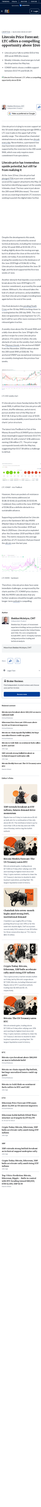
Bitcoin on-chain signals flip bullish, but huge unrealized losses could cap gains (19, 1072)
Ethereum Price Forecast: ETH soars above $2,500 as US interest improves (20, 1104)
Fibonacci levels (12, 345)
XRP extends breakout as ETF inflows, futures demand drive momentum (19, 810)
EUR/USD (34, 1)
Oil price (14, 1)
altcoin (8, 543)
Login (35, 11)
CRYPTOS (6, 32)
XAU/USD (24, 1)
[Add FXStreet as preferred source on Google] (22, 113)
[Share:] (10, 661)
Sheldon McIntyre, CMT (15, 106)
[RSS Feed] (17, 661)
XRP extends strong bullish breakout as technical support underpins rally (19, 1149)
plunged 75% (7, 178)
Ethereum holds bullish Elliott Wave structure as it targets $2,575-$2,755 (19, 1116)
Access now (22, 694)
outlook (16, 601)
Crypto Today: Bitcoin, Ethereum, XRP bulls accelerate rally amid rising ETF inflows (20, 969)
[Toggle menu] (2, 11)
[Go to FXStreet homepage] (7, 11)
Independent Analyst (15, 108)
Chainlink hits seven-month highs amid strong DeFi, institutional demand (19, 913)
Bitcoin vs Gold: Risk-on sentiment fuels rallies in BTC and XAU (18, 1085)
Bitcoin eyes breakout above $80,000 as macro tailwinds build (19, 1058)
